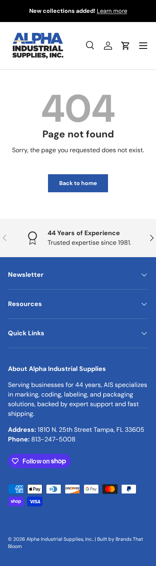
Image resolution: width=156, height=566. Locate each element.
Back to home (78, 183)
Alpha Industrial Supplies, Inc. (59, 539)
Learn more (112, 10)
